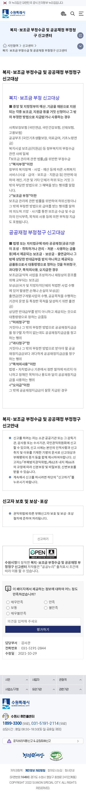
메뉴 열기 (80, 46)
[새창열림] (43, 554)
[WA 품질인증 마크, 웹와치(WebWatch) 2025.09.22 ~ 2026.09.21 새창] (56, 755)
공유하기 (80, 35)
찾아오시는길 (55, 770)
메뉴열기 (81, 14)
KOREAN (63, 14)
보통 (14, 607)
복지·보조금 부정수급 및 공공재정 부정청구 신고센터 (35, 50)
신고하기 (43, 539)
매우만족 (17, 601)
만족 (52, 601)
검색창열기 (73, 14)
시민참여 (13, 45)
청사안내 (69, 770)
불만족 (53, 607)
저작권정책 (16, 770)
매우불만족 (18, 613)
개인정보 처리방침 (35, 770)
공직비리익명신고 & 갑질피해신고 (32, 741)
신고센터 (28, 45)
